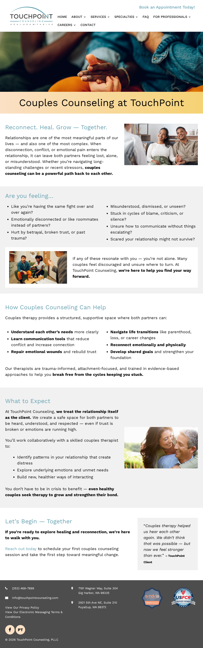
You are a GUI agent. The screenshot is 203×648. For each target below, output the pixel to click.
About (76, 17)
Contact (88, 25)
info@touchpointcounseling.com (35, 598)
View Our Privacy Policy (22, 607)
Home (62, 17)
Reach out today (20, 548)
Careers (64, 25)
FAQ (146, 17)
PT (20, 629)
